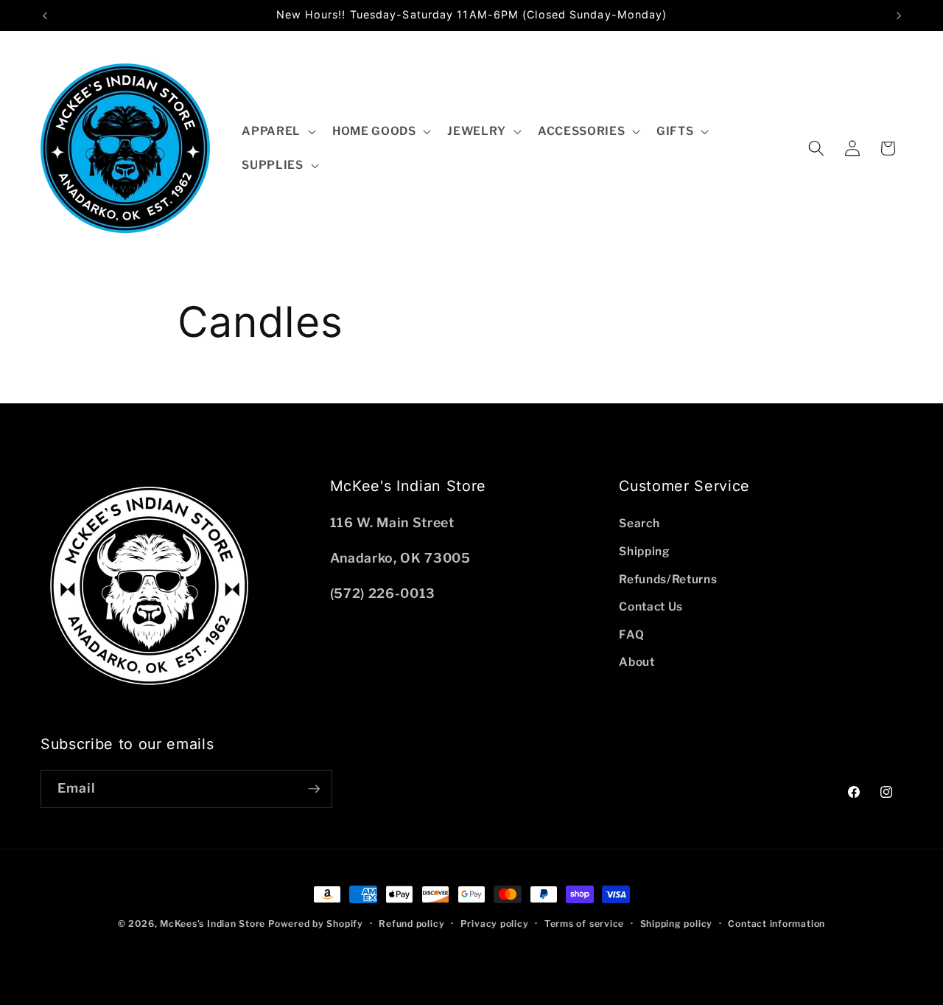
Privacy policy (494, 923)
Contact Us (651, 606)
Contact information (776, 923)
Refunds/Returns (668, 579)
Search (639, 523)
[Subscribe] (314, 789)
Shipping (644, 551)
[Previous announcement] (45, 15)
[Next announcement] (899, 15)
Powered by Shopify (315, 923)
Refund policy (411, 923)
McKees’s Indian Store (214, 923)
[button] (277, 131)
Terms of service (584, 923)
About (636, 662)
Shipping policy (676, 923)
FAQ (631, 634)
